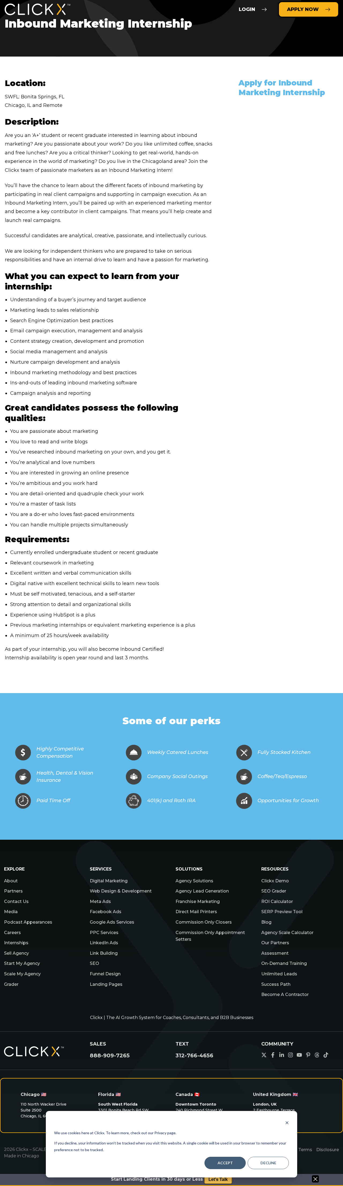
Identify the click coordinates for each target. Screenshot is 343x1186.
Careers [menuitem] (12, 932)
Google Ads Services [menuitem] (112, 922)
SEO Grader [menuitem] (273, 891)
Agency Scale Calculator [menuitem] (287, 932)
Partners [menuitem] (13, 891)
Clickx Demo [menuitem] (275, 880)
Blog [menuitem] (266, 922)
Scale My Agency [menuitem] (22, 973)
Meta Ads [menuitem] (100, 901)
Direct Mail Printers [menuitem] (196, 911)
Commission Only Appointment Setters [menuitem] (210, 936)
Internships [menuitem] (16, 942)
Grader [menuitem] (11, 984)
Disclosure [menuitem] (327, 1149)
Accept (225, 1163)
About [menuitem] (11, 880)
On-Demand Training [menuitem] (284, 963)
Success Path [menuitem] (275, 984)
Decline (268, 1163)
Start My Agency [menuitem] (22, 963)
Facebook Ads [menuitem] (105, 911)
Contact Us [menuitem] (16, 901)
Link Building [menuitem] (104, 953)
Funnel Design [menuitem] (105, 973)
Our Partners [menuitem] (275, 942)
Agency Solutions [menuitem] (194, 880)
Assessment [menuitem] (275, 953)
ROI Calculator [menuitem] (277, 901)
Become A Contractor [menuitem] (285, 994)
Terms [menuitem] (305, 1149)
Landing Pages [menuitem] (106, 984)
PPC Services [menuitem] (104, 932)
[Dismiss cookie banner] (287, 1122)
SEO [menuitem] (94, 963)
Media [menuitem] (11, 911)
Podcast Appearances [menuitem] (28, 922)
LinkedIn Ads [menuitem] (104, 942)
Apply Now (303, 9)
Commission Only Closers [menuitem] (204, 922)
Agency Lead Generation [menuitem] (202, 891)
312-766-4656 (194, 1055)
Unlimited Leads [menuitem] (279, 973)
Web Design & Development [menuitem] (121, 891)
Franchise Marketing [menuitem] (198, 901)
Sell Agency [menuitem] (16, 953)
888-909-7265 (110, 1055)
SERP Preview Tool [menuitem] (282, 911)
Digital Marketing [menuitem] (109, 880)
